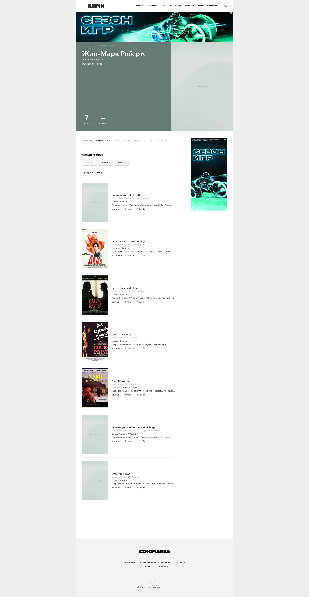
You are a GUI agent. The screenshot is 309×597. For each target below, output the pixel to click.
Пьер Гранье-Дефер (122, 344)
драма (115, 202)
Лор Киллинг (168, 298)
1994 (136, 245)
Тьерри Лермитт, (138, 251)
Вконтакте (147, 566)
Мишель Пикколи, (155, 437)
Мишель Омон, (159, 344)
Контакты (180, 562)
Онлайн (89, 163)
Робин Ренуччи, (154, 298)
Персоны (93, 46)
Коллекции (166, 6)
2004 (137, 198)
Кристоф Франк (120, 251)
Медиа (178, 6)
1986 (126, 338)
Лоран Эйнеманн (120, 298)
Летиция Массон (120, 205)
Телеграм (163, 566)
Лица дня (189, 6)
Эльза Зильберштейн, (141, 205)
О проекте (129, 562)
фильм (144, 198)
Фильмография (104, 140)
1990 (137, 291)
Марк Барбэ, (158, 205)
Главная (85, 46)
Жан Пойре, (140, 437)
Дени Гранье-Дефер (122, 437)
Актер (99, 64)
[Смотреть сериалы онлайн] (154, 588)
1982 (150, 431)
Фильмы (140, 6)
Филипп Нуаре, (138, 298)
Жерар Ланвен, (159, 484)
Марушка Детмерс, (155, 251)
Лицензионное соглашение (155, 562)
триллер (116, 248)
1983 (131, 384)
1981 (130, 477)
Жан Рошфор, (156, 391)
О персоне (87, 140)
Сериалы (152, 6)
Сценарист (88, 64)
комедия (116, 387)
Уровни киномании (207, 6)
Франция (124, 202)
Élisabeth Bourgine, (143, 344)
